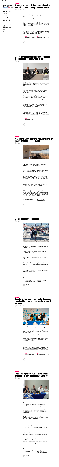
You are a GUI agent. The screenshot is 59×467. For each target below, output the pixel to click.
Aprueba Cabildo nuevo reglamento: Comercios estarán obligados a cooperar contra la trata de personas (7, 20)
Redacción (19, 55)
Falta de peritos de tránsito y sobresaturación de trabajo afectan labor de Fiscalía (7, 15)
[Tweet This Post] (6, 7)
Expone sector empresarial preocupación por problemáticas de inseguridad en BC (7, 11)
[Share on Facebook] (4, 7)
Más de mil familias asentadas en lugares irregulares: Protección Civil (7, 31)
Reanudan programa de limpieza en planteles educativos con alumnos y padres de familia (7, 5)
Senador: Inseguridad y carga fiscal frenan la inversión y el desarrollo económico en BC (7, 25)
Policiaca (4, 13)
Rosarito (6, 13)
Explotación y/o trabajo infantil (7, 17)
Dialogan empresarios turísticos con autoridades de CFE (7, 27)
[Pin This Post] (9, 7)
